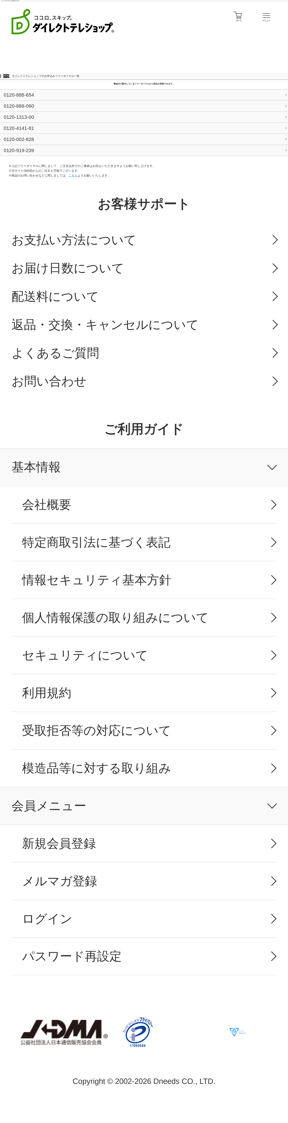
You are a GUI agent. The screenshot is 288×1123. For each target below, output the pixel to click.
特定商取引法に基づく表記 (96, 542)
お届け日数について (68, 268)
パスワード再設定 (72, 956)
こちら (73, 175)
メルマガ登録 (59, 881)
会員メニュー (49, 806)
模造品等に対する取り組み (96, 768)
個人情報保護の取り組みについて (115, 617)
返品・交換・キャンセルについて (105, 324)
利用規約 (46, 693)
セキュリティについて (85, 655)
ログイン (47, 918)
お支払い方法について (74, 240)
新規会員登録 (59, 843)
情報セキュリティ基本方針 (96, 580)
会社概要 (46, 504)
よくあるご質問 (55, 353)
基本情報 (36, 467)
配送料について (55, 296)
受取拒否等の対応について (96, 730)
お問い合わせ (49, 381)
